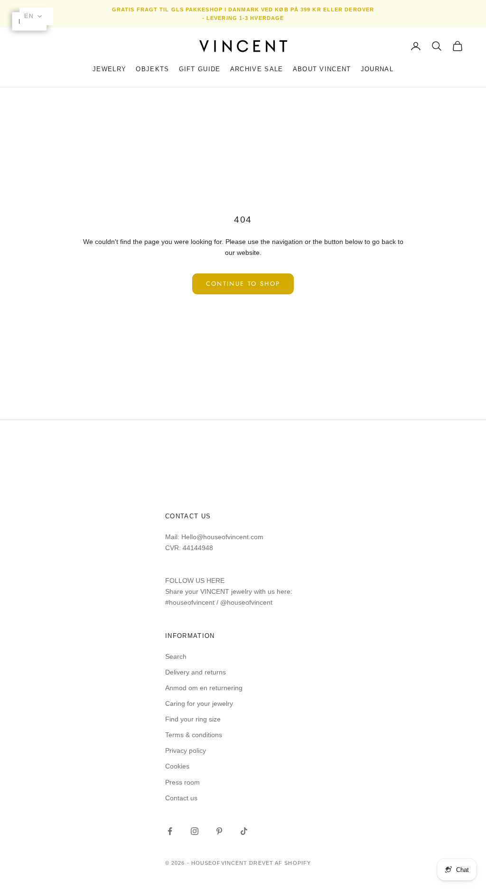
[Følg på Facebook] (170, 831)
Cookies (177, 766)
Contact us (181, 798)
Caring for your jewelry (199, 703)
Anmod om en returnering (204, 688)
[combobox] (36, 16)
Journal (377, 69)
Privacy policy (185, 750)
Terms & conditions (193, 735)
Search (176, 656)
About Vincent (322, 69)
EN (29, 16)
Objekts (152, 69)
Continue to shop (243, 283)
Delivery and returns (195, 672)
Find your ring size (193, 719)
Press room (182, 782)
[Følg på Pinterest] (219, 831)
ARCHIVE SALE (256, 69)
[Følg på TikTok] (244, 831)
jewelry (109, 69)
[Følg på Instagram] (194, 831)
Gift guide (200, 69)
